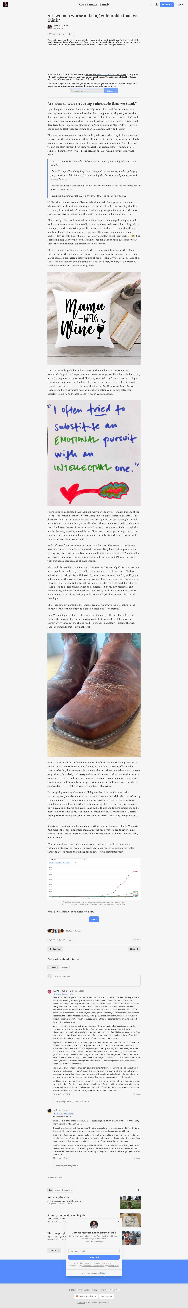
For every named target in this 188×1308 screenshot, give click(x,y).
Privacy (94, 1290)
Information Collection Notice (93, 1265)
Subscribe (167, 4)
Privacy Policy (113, 1265)
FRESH (123, 77)
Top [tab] (50, 1190)
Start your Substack (87, 1296)
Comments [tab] (53, 967)
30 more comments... (56, 1177)
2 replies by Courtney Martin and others (72, 1101)
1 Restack (77, 931)
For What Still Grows (62, 991)
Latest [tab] (57, 1190)
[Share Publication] (156, 4)
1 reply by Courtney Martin (67, 1166)
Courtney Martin (61, 26)
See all (52, 1250)
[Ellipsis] (139, 991)
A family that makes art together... (68, 1215)
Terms (101, 1290)
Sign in (180, 4)
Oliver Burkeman (121, 40)
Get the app (106, 1296)
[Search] (150, 4)
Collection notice (112, 1290)
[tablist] (58, 967)
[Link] (44, 104)
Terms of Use (106, 1263)
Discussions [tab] (67, 1190)
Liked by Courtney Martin (64, 994)
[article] (94, 1202)
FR (54, 1110)
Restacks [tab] (64, 967)
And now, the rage (58, 1197)
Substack (81, 1302)
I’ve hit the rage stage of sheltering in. (64, 1201)
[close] (119, 1221)
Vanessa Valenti (104, 74)
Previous (57, 949)
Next (132, 949)
